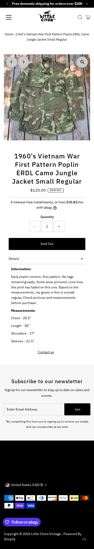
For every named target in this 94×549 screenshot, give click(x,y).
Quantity (47, 217)
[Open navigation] (13, 17)
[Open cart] (88, 17)
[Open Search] (80, 17)
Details (14, 258)
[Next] (23, 61)
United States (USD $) (27, 485)
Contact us (46, 352)
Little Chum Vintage (46, 534)
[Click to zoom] (82, 62)
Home (9, 34)
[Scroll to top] (84, 539)
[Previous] (11, 61)
